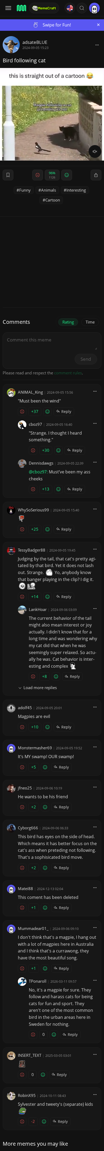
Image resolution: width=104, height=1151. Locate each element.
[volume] (95, 151)
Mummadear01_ (33, 928)
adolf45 (25, 707)
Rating (68, 322)
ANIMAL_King (30, 392)
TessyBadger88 (31, 550)
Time (90, 322)
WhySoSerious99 (33, 509)
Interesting (76, 190)
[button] (82, 8)
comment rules (68, 372)
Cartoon (52, 200)
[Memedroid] (21, 8)
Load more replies (40, 687)
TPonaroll (37, 981)
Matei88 (25, 888)
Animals (48, 190)
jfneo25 (25, 788)
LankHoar (38, 609)
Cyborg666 (28, 827)
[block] (97, 44)
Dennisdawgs (41, 463)
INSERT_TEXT (29, 1055)
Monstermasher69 (35, 747)
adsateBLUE (34, 42)
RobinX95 (27, 1095)
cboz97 (35, 424)
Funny (25, 190)
